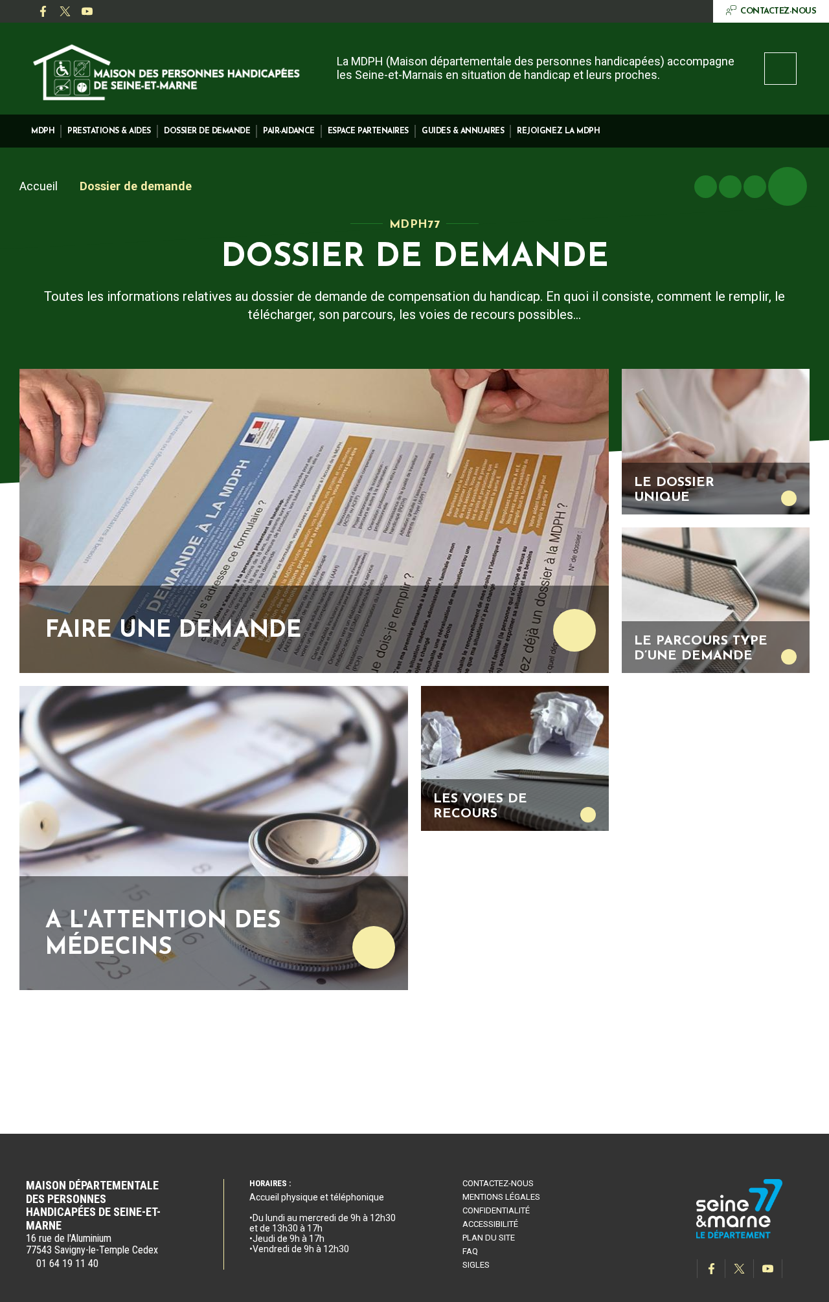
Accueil (38, 186)
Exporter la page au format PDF (730, 186)
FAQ (470, 1251)
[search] (780, 68)
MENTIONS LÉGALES (501, 1197)
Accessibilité (490, 1224)
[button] (43, 131)
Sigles (476, 1265)
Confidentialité (496, 1210)
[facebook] (42, 11)
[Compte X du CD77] (64, 11)
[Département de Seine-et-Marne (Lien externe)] (739, 1236)
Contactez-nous (498, 1183)
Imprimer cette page (705, 186)
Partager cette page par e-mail (755, 186)
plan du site (488, 1237)
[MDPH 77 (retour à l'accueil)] (167, 70)
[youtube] (86, 11)
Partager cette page (787, 186)
